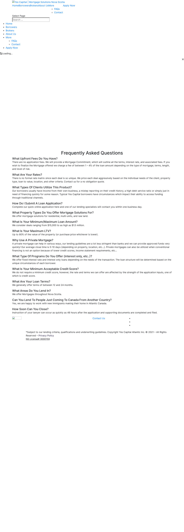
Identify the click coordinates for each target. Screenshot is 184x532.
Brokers (34, 5)
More (51, 5)
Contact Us (99, 318)
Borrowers (24, 5)
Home (15, 5)
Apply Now (69, 5)
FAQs (57, 8)
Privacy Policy (46, 335)
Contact (58, 12)
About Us (43, 5)
